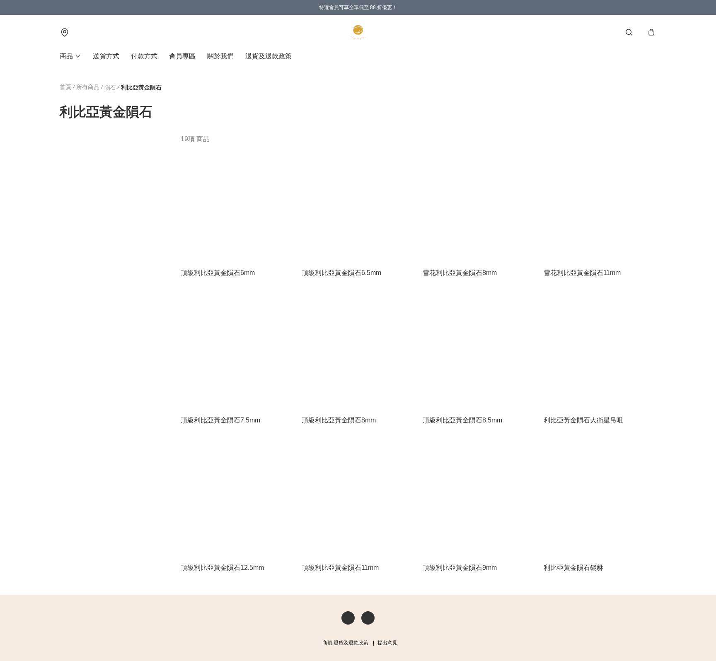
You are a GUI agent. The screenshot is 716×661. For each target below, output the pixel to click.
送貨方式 (106, 56)
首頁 (65, 87)
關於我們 (220, 56)
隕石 (110, 87)
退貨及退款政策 (268, 56)
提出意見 (387, 643)
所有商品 (87, 87)
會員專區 (182, 56)
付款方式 (144, 56)
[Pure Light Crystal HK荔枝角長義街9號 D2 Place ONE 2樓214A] (358, 32)
